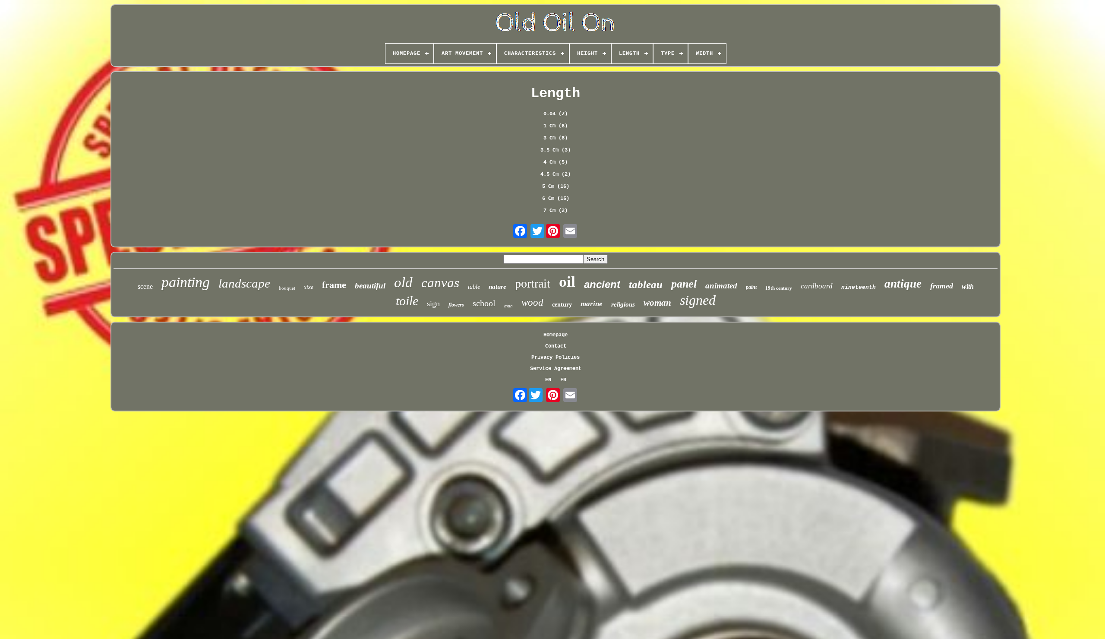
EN (548, 380)
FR (563, 380)
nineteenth (858, 287)
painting (185, 282)
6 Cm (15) (555, 199)
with (968, 286)
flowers (456, 305)
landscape (244, 283)
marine (592, 304)
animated (721, 285)
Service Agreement (555, 369)
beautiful (370, 285)
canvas (440, 282)
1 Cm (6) (555, 126)
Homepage (555, 335)
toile (407, 301)
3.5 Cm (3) (555, 150)
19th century (778, 288)
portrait (532, 283)
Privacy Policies (555, 357)
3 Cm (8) (555, 138)
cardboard (817, 286)
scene (145, 286)
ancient (602, 284)
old (403, 282)
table (474, 287)
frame (334, 284)
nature (497, 286)
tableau (646, 284)
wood (532, 302)
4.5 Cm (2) (555, 174)
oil (567, 281)
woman (657, 302)
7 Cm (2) (555, 211)
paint (751, 287)
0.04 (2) (555, 114)
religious (623, 304)
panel (684, 284)
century (562, 304)
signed (698, 300)
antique (903, 283)
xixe (308, 287)
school (484, 303)
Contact (555, 346)
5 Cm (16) (555, 186)
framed (941, 286)
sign (433, 303)
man (508, 306)
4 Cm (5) (555, 162)
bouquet (287, 288)
